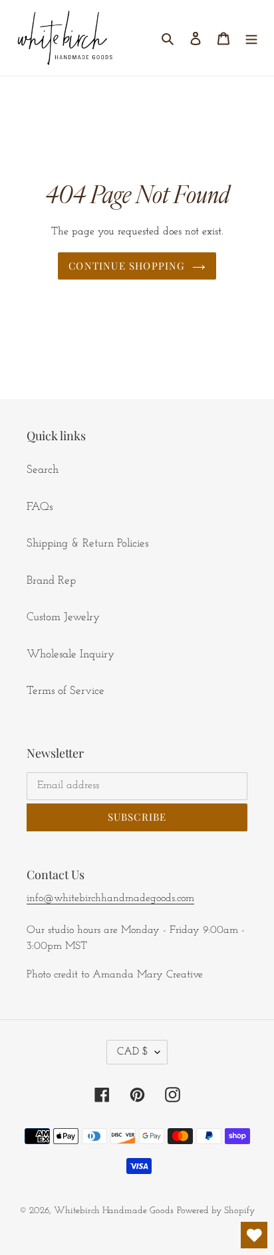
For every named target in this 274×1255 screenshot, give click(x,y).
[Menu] (251, 38)
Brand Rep (51, 580)
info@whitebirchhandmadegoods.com (110, 898)
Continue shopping (126, 265)
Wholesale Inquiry (70, 654)
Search (43, 469)
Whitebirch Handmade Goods (114, 1211)
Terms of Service (65, 691)
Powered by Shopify (216, 1211)
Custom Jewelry (63, 617)
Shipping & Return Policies (87, 543)
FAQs (40, 507)
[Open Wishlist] (254, 1235)
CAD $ (132, 1051)
